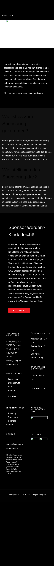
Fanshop (12, 413)
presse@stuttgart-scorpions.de (14, 446)
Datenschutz (14, 383)
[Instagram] (35, 395)
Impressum (13, 379)
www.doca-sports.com (33, 93)
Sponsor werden (11, 423)
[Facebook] (32, 395)
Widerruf (12, 390)
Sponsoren (13, 417)
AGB (10, 387)
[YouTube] (39, 395)
